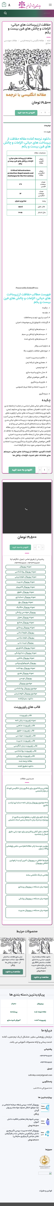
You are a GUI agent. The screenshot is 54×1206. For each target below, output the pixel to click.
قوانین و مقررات (45, 1191)
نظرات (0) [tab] (47, 132)
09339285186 (46, 1062)
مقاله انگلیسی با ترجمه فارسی (32, 41)
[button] (50, 4)
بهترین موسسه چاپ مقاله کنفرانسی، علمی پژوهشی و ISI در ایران (27, 848)
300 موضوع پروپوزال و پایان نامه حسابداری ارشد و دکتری (28, 804)
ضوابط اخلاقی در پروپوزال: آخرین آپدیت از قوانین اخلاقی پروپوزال (28, 862)
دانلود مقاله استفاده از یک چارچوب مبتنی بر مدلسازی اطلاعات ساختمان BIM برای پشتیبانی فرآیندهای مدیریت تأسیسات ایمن (41, 963)
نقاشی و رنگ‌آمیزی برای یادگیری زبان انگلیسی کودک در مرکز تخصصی (27, 790)
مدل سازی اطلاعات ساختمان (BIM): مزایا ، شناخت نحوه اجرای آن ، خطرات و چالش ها (13, 960)
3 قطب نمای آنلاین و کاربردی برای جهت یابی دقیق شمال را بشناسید (28, 833)
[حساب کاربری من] (9, 5)
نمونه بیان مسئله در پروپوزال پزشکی (33, 899)
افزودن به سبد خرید (26, 112)
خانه (49, 41)
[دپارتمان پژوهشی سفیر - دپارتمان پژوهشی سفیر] (30, 5)
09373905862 (46, 1056)
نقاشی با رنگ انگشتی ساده (37, 875)
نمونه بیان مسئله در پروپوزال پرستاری (33, 887)
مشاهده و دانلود (41, 977)
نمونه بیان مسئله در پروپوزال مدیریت (33, 910)
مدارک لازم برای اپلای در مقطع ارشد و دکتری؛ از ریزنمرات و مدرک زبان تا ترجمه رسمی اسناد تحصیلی (28, 819)
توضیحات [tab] (47, 125)
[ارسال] (5, 13)
